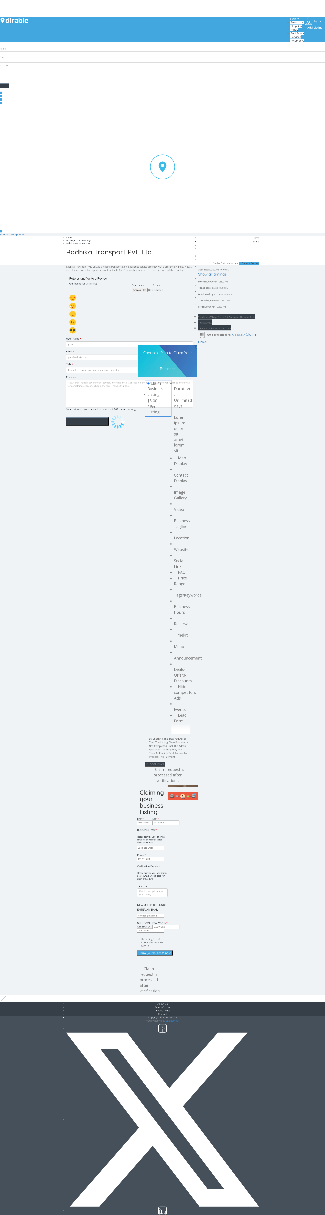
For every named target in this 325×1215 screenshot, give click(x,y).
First (140, 818)
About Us (162, 1003)
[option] (183, 786)
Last (155, 818)
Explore (294, 18)
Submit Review (250, 263)
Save (256, 238)
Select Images (139, 285)
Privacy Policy (162, 1010)
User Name (73, 338)
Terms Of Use (162, 1007)
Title (69, 364)
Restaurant (297, 22)
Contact (162, 1013)
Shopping (296, 26)
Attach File (142, 886)
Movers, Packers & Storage (79, 240)
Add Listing (314, 27)
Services (296, 37)
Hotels (294, 29)
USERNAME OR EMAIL (144, 924)
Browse (156, 285)
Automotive (297, 40)
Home (69, 237)
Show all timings (212, 274)
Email (70, 351)
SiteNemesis (173, 1020)
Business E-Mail (151, 836)
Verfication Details (152, 872)
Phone (141, 855)
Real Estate (297, 33)
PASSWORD (160, 922)
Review (71, 377)
